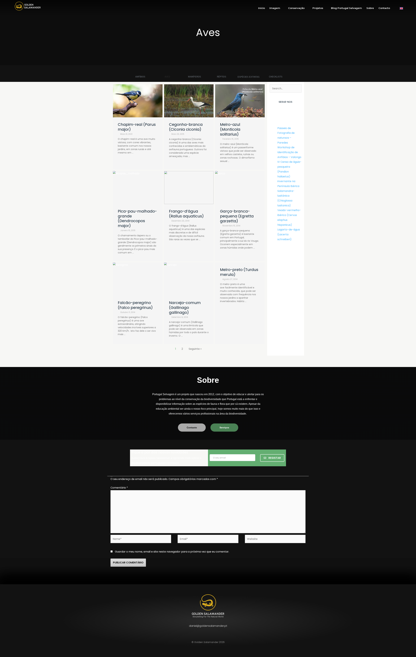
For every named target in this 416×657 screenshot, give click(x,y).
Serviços (224, 427)
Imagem (274, 8)
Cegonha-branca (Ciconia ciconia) (186, 127)
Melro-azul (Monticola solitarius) (230, 129)
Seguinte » (195, 349)
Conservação (296, 8)
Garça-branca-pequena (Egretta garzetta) (237, 216)
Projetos (317, 8)
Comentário (119, 488)
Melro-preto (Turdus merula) (239, 272)
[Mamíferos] (194, 72)
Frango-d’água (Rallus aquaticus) (186, 214)
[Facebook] (278, 110)
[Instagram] (285, 110)
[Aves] (167, 72)
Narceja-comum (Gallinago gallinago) (185, 307)
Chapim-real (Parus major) (137, 127)
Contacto (384, 8)
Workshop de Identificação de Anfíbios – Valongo (289, 152)
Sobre (370, 8)
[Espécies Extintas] (249, 72)
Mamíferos (194, 77)
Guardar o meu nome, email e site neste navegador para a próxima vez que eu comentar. (172, 551)
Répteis (221, 77)
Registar (274, 458)
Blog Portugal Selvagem (346, 8)
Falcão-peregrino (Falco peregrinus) (135, 305)
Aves (167, 77)
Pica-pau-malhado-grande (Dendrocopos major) (137, 218)
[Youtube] (292, 110)
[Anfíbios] (140, 72)
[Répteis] (221, 72)
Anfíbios (140, 77)
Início (261, 8)
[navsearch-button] (410, 8)
